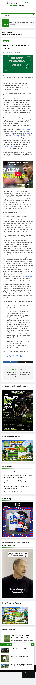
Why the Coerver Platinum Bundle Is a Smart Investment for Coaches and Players (21, 665)
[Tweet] (25, 362)
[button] (28, 674)
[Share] (10, 362)
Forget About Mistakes (14, 355)
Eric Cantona (26, 129)
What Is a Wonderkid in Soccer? (20, 656)
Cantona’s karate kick (9, 146)
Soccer (5, 41)
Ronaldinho (26, 133)
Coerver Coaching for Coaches (19, 648)
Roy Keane (16, 135)
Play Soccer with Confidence (16, 357)
